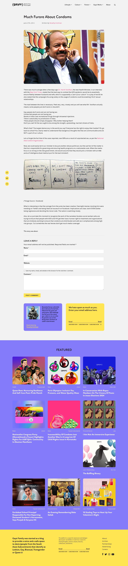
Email (26, 255)
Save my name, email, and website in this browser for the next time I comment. (49, 271)
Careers (105, 549)
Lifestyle (67, 5)
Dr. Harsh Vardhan (65, 90)
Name (26, 248)
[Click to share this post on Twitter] (7, 178)
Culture (77, 5)
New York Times (36, 92)
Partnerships (107, 544)
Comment (28, 274)
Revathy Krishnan (56, 23)
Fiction (86, 5)
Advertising (106, 546)
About (108, 5)
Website (27, 263)
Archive (105, 541)
